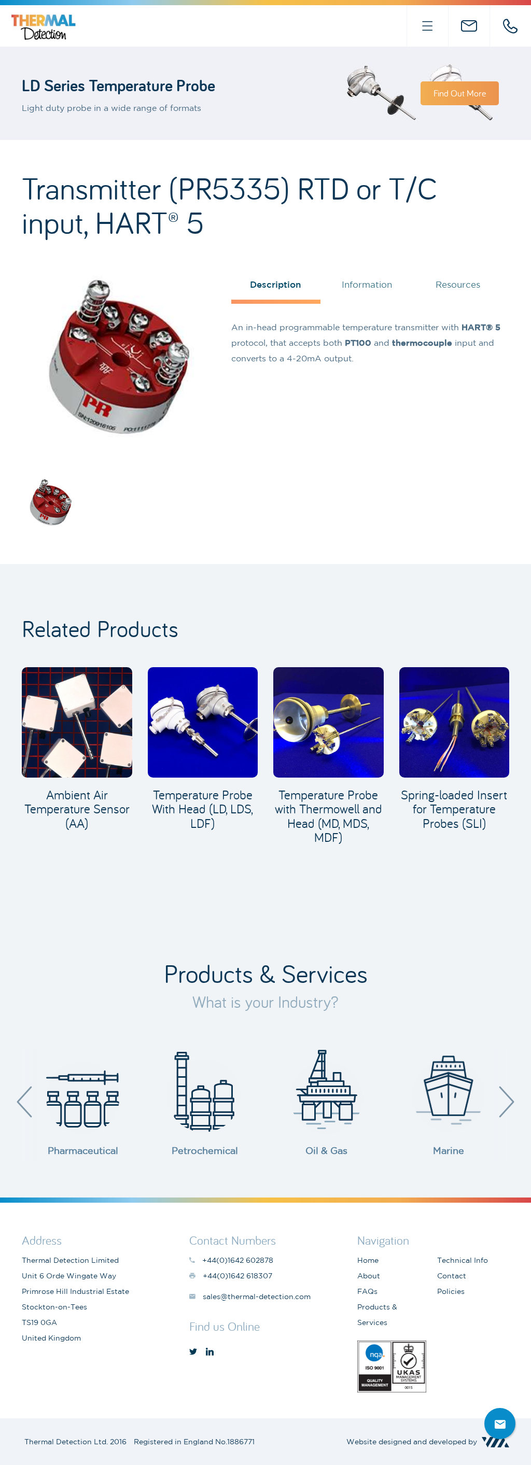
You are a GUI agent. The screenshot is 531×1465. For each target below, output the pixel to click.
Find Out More (460, 93)
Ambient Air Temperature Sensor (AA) (77, 809)
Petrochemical (205, 1150)
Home (368, 1260)
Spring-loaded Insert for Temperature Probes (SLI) (454, 809)
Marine (448, 1150)
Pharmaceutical (83, 1150)
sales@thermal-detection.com (469, 26)
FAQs (367, 1291)
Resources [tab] (458, 284)
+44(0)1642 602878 (510, 26)
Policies (451, 1291)
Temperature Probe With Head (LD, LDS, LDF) (202, 809)
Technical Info (462, 1260)
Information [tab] (367, 284)
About (368, 1276)
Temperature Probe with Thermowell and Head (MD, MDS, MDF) (328, 816)
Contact (451, 1276)
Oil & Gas (326, 1150)
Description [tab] (275, 284)
